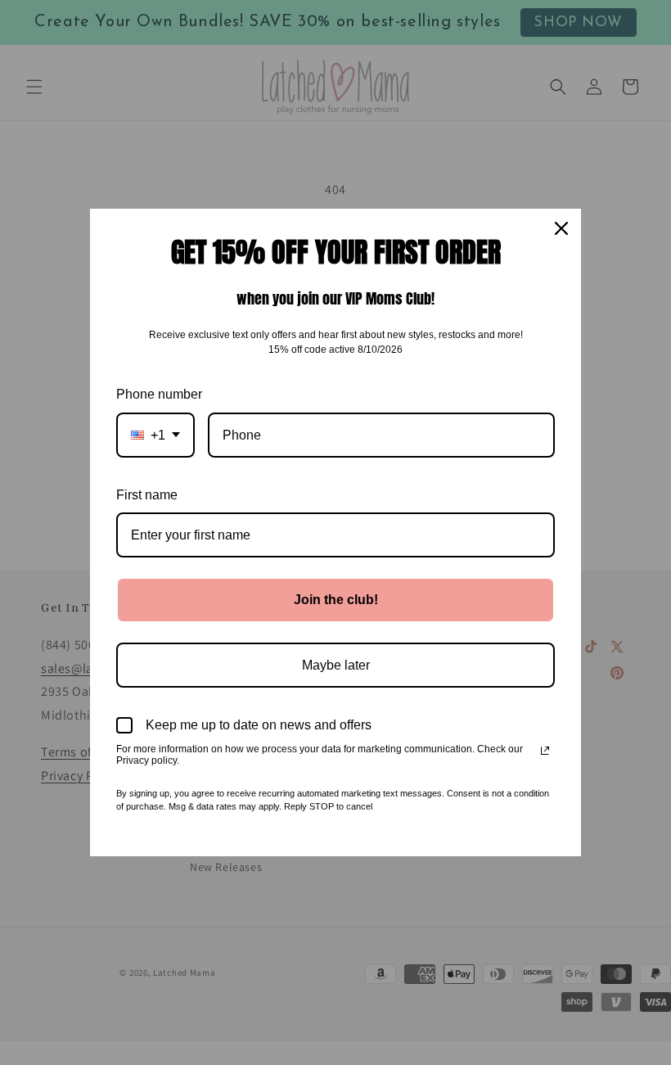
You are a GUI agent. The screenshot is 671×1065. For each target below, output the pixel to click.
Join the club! (336, 600)
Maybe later (336, 665)
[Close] (561, 228)
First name (147, 495)
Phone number (159, 394)
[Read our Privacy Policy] (545, 750)
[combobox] (155, 435)
